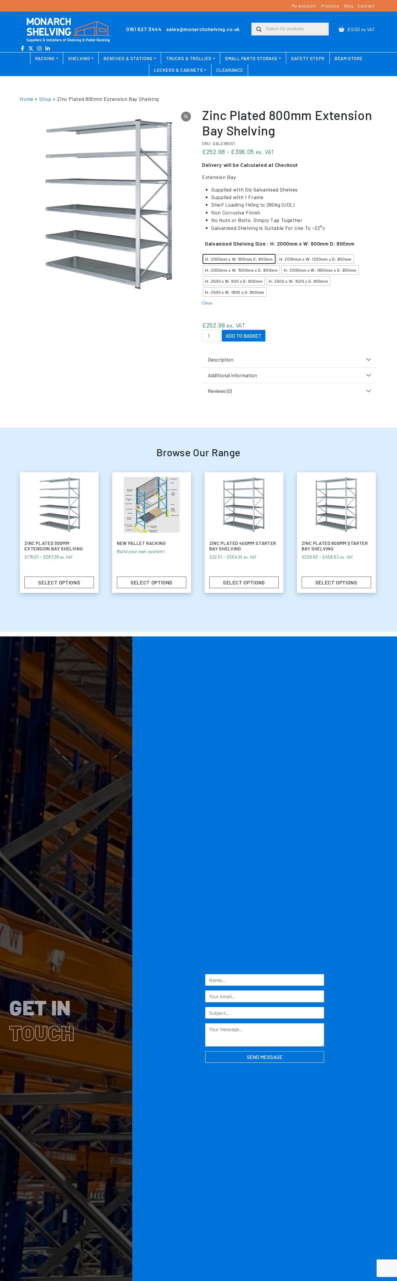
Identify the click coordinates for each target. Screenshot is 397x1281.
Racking (45, 58)
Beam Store (348, 58)
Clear (207, 302)
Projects (330, 5)
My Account (304, 5)
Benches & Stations (128, 58)
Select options (244, 582)
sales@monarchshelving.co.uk (203, 29)
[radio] (239, 259)
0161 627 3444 (143, 29)
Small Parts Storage (251, 58)
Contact (366, 5)
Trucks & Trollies (189, 58)
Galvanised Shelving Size (235, 243)
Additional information (232, 375)
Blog (348, 5)
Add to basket (244, 335)
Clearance (229, 70)
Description (220, 359)
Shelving (79, 58)
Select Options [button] (151, 582)
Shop (45, 99)
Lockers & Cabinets (178, 70)
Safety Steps (308, 58)
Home (26, 99)
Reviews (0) (220, 391)
